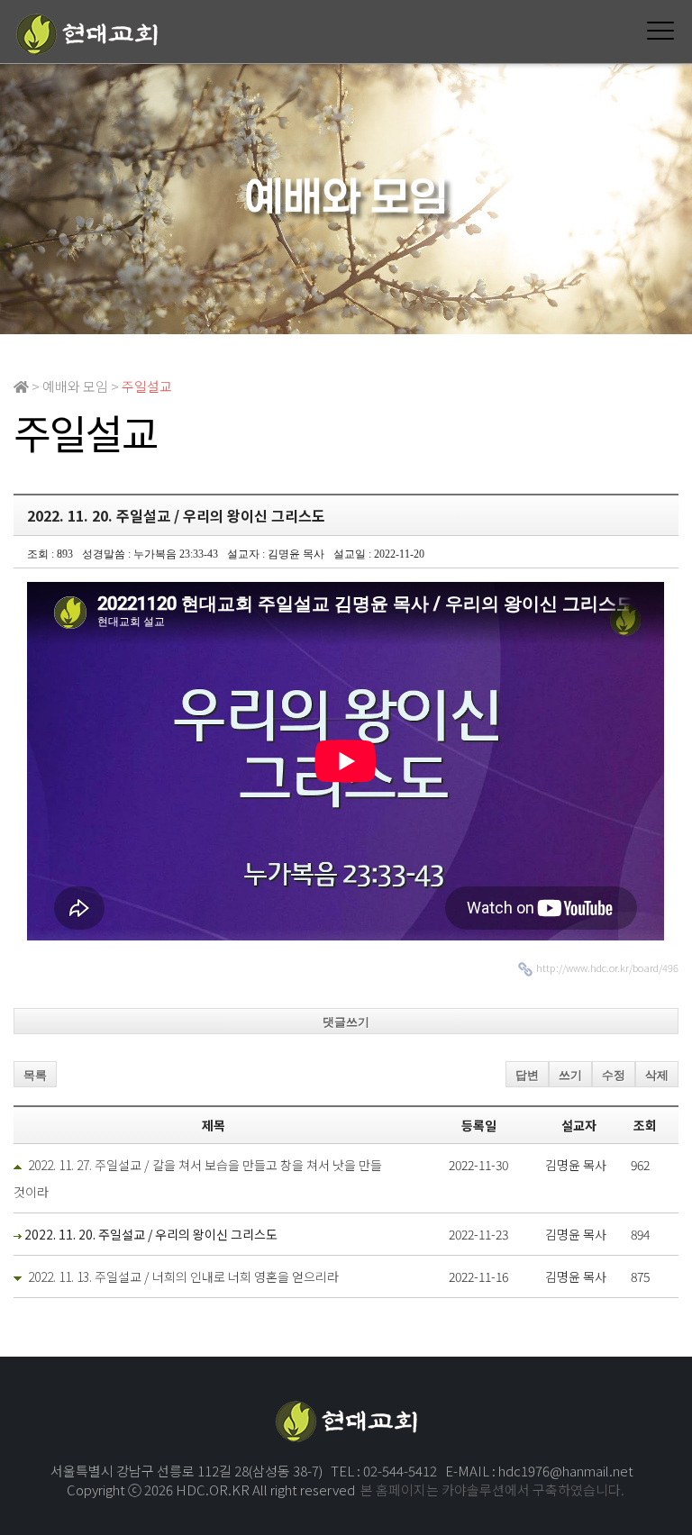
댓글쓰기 (346, 1022)
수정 (613, 1075)
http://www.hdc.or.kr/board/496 (607, 967)
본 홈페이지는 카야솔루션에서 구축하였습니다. (492, 1489)
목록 (35, 1075)
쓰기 (570, 1075)
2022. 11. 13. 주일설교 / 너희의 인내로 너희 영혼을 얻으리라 (183, 1276)
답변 (527, 1075)
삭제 (657, 1075)
